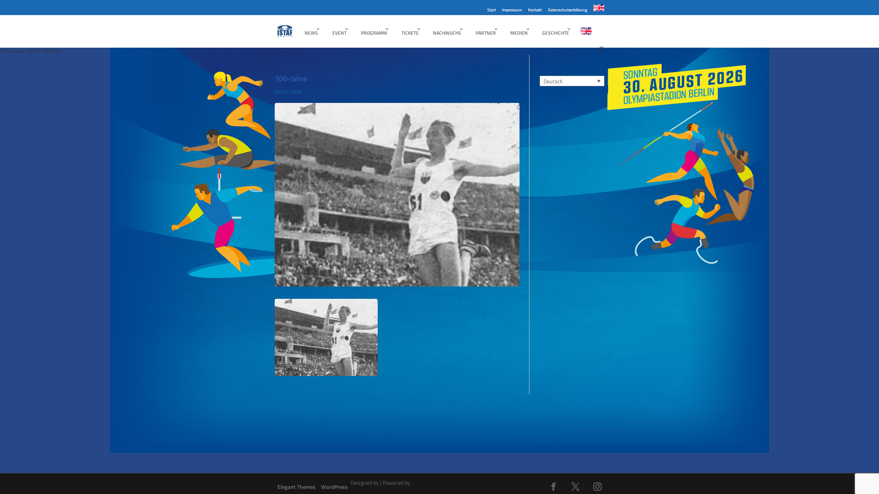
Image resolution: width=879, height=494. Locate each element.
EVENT (339, 32)
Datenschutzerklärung (567, 10)
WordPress (334, 487)
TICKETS (410, 32)
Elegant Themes (296, 487)
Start (491, 10)
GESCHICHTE (555, 32)
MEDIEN (519, 32)
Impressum (512, 10)
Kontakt (535, 10)
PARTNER (486, 32)
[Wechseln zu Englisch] (598, 9)
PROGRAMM (374, 32)
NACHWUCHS (447, 32)
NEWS (311, 32)
